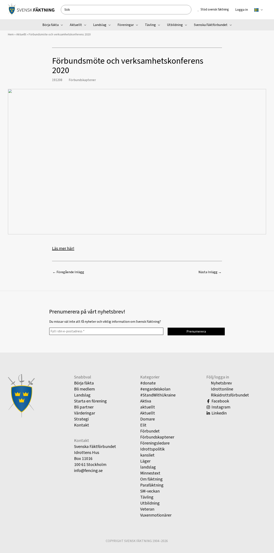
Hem (11, 34)
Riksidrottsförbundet (229, 395)
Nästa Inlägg (210, 272)
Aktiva (145, 401)
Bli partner (84, 407)
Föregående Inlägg (68, 272)
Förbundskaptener (82, 80)
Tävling (146, 497)
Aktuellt (21, 34)
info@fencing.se (88, 471)
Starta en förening (90, 401)
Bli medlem (84, 389)
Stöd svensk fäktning (215, 9)
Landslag (82, 395)
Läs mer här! (63, 249)
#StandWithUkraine (158, 395)
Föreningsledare (155, 443)
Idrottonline (221, 389)
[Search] (189, 9)
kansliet (147, 455)
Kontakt (81, 425)
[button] (261, 9)
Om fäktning (151, 479)
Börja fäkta (84, 383)
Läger (145, 461)
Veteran (147, 509)
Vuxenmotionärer (155, 515)
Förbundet (150, 431)
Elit (143, 425)
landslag (148, 467)
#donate (148, 383)
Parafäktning (152, 485)
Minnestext (150, 473)
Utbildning (150, 503)
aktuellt (147, 407)
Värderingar (84, 413)
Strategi (81, 419)
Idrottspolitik (152, 449)
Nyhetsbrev (221, 383)
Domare (147, 419)
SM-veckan (150, 491)
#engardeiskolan (155, 389)
